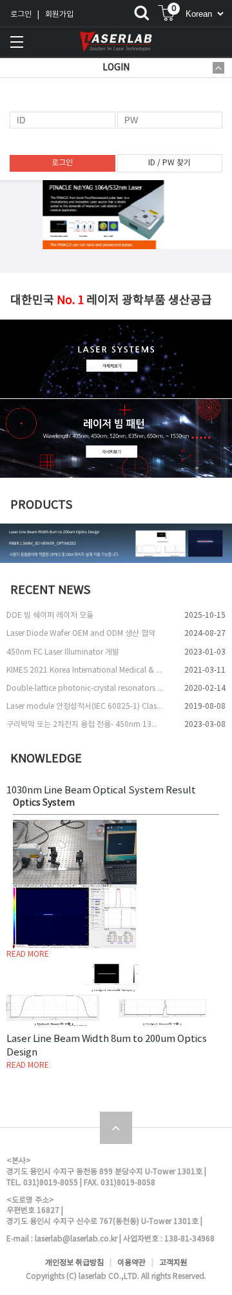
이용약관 (131, 1263)
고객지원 (173, 1263)
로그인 (21, 14)
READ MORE (27, 954)
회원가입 (59, 14)
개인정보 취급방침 (74, 1263)
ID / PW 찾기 (169, 163)
